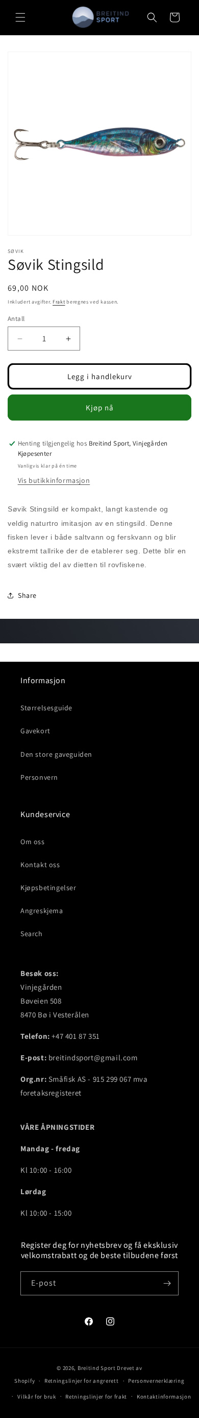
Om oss (32, 841)
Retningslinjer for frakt (96, 1396)
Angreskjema (41, 910)
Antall (16, 318)
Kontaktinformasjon (164, 1396)
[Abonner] (167, 1283)
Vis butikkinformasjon (54, 480)
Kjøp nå (100, 407)
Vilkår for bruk (36, 1396)
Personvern (39, 777)
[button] (20, 17)
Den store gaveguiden (56, 754)
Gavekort (35, 730)
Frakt (59, 301)
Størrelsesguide (46, 707)
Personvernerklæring (156, 1380)
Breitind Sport (97, 1367)
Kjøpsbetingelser (48, 887)
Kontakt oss (40, 864)
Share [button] (27, 595)
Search (31, 933)
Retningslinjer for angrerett (81, 1380)
